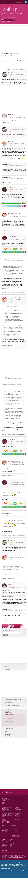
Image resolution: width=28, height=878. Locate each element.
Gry (3, 817)
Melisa (9, 114)
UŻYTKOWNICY (8, 734)
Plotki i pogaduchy (9, 721)
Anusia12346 (11, 236)
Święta (3, 846)
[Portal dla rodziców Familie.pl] (10, 11)
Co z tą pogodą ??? (8, 702)
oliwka (9, 141)
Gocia (9, 584)
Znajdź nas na (19, 2)
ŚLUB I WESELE (8, 726)
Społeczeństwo (5, 829)
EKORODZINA (7, 711)
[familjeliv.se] (26, 2)
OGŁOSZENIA (7, 709)
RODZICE (6, 729)
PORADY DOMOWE (8, 735)
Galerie (11, 844)
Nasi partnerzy (15, 834)
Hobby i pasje (5, 830)
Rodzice (16, 814)
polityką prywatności (6, 868)
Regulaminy (14, 829)
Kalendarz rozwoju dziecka (7, 815)
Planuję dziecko (18, 813)
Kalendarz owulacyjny (6, 807)
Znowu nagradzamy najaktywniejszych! (12, 705)
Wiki (11, 845)
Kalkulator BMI (5, 816)
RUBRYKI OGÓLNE (8, 53)
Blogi (11, 841)
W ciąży (3, 843)
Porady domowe (18, 819)
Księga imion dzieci (6, 814)
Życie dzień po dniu (6, 828)
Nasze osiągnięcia (15, 835)
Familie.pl (6, 60)
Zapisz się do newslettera (6, 21)
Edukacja (4, 819)
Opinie (3, 826)
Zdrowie (7, 725)
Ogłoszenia (17, 807)
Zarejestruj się (12, 19)
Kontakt (13, 826)
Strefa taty (17, 816)
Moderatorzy (14, 830)
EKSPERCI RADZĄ (8, 712)
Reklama (13, 828)
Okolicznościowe (5, 831)
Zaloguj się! (4, 19)
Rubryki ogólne (18, 810)
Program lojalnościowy (16, 831)
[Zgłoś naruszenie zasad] (10, 76)
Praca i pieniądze (9, 722)
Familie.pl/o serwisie (9, 718)
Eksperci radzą (18, 809)
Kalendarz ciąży (5, 809)
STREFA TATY (7, 732)
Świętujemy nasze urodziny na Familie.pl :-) (13, 699)
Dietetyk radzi (8, 715)
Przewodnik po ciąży (6, 808)
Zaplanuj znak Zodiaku (6, 822)
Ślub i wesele (17, 812)
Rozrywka (8, 724)
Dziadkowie (17, 815)
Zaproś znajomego (15, 832)
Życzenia (12, 846)
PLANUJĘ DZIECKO (9, 728)
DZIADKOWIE (7, 731)
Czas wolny (4, 850)
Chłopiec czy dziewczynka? (7, 813)
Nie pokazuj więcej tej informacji (19, 870)
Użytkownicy (17, 817)
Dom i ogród (16, 53)
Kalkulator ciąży (5, 810)
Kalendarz (4, 820)
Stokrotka (10, 73)
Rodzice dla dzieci (5, 821)
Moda (7, 719)
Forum (2, 53)
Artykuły (12, 843)
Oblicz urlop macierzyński (7, 812)
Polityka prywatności (16, 836)
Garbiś (9, 188)
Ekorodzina (17, 808)
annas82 (5, 306)
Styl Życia (4, 849)
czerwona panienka (13, 213)
